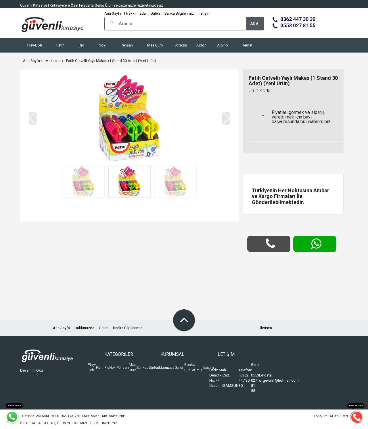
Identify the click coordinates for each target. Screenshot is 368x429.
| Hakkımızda (135, 13)
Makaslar (53, 61)
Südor (200, 45)
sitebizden (339, 416)
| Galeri (154, 13)
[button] (226, 118)
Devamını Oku (31, 370)
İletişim (266, 328)
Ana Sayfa (112, 13)
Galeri (103, 328)
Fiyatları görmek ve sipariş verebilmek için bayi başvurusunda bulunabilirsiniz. (301, 117)
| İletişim (203, 13)
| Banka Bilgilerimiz (178, 13)
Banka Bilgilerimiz (127, 328)
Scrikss (181, 45)
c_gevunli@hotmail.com (279, 380)
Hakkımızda (84, 328)
